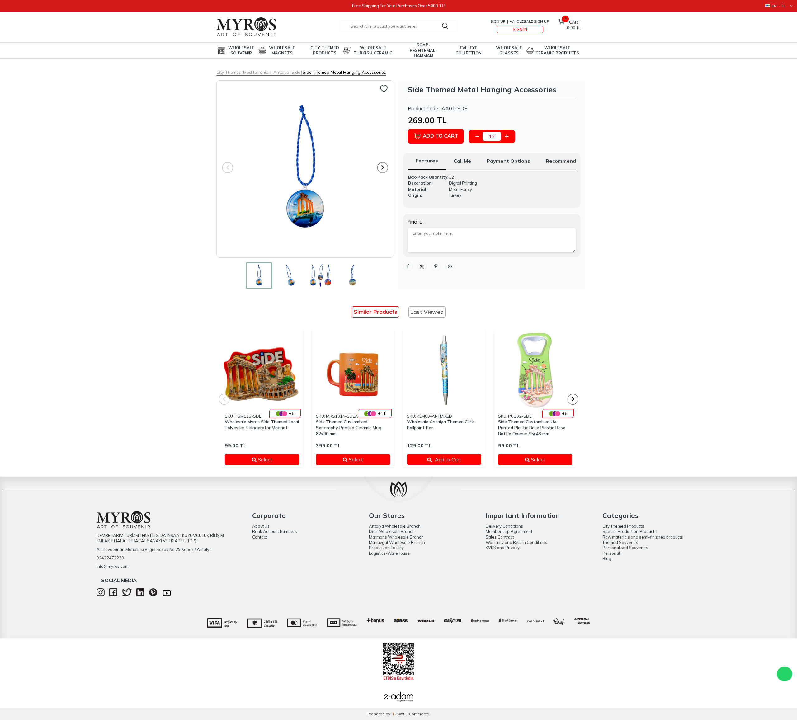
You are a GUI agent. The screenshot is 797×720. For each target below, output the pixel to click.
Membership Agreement (509, 531)
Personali (611, 553)
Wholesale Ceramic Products (557, 50)
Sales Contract (500, 536)
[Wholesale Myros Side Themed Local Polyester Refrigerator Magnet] (262, 370)
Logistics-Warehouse (389, 553)
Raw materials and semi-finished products (642, 536)
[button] (382, 167)
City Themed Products (324, 50)
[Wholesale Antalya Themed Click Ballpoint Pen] (444, 370)
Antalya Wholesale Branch (395, 526)
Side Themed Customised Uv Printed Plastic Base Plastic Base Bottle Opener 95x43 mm (531, 427)
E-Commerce (417, 714)
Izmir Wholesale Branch (392, 531)
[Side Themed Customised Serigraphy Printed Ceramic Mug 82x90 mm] (353, 370)
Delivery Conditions (504, 526)
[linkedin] (140, 594)
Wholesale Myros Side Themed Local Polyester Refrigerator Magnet (262, 425)
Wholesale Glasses (509, 50)
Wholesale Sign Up (529, 21)
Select (274, 459)
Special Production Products (629, 531)
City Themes (228, 72)
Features (427, 161)
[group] (305, 169)
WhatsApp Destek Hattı (784, 674)
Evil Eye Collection (468, 50)
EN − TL (778, 5)
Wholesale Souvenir (241, 50)
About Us (261, 526)
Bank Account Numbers (274, 531)
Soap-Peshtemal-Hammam (423, 50)
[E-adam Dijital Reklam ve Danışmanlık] (398, 697)
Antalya (281, 72)
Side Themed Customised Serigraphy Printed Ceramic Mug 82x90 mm (348, 427)
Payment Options (508, 161)
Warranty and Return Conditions (516, 542)
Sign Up (498, 21)
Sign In (520, 29)
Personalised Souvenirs (625, 547)
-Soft (398, 714)
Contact (259, 536)
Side (295, 72)
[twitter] (127, 594)
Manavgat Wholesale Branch (397, 542)
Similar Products (375, 311)
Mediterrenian (257, 72)
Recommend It (563, 161)
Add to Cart (440, 136)
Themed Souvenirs (620, 542)
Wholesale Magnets (282, 50)
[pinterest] (153, 594)
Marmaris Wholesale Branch (396, 536)
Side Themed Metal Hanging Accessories (344, 72)
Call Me (462, 161)
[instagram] (101, 594)
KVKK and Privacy (503, 547)
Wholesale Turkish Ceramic (372, 50)
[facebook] (113, 594)
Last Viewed (427, 311)
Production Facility (386, 547)
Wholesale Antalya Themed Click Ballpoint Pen (440, 425)
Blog (606, 558)
